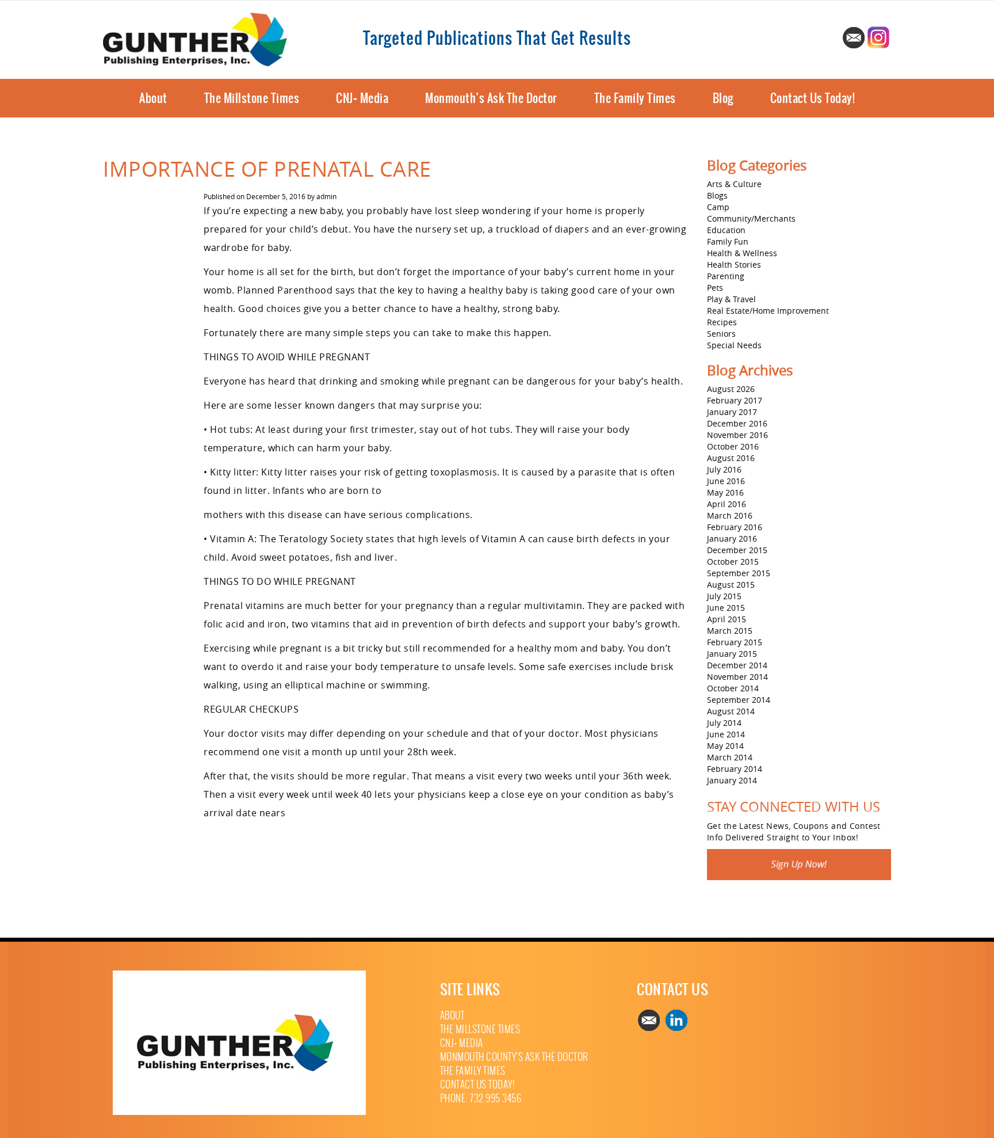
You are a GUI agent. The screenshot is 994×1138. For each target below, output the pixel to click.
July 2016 (724, 469)
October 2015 (733, 561)
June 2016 (726, 480)
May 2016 (725, 492)
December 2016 (737, 423)
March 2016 (729, 515)
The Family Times (635, 98)
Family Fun (727, 241)
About (153, 98)
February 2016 (734, 527)
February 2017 (734, 400)
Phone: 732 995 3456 (481, 1098)
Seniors (721, 333)
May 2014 (725, 745)
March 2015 (729, 630)
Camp (718, 206)
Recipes (722, 322)
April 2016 (726, 503)
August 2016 (731, 457)
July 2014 (724, 722)
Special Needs (734, 345)
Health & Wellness (742, 253)
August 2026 (731, 388)
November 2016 (737, 434)
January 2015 (732, 653)
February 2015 (734, 642)
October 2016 (733, 446)
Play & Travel (731, 299)
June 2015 (726, 607)
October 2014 (733, 688)
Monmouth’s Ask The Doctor (491, 98)
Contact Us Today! (812, 98)
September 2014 (738, 699)
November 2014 (737, 676)
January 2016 (732, 538)
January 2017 (732, 411)
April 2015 (726, 619)
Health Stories (734, 264)
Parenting (725, 276)
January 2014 (732, 780)
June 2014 (726, 734)
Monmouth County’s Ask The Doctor (514, 1057)
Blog (723, 98)
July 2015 (724, 596)
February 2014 (734, 768)
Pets (715, 287)
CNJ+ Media (362, 98)
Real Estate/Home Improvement (768, 310)
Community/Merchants (751, 218)
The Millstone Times (252, 98)
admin (326, 196)
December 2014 (737, 665)
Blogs (717, 195)
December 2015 (737, 550)
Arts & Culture (734, 183)
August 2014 (731, 711)
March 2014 (729, 757)
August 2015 (731, 584)
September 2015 (738, 573)
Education (726, 229)
